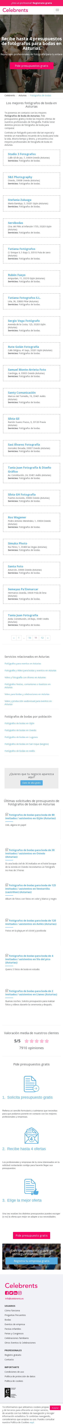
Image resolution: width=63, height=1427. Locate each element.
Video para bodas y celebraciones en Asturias (27, 694)
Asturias (23, 95)
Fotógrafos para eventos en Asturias (23, 663)
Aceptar (55, 1408)
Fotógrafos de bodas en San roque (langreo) (27, 744)
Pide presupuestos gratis (31, 66)
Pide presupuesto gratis (32, 1235)
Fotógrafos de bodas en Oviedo (20, 730)
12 (42, 637)
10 (29, 637)
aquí (32, 1422)
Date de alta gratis (31, 782)
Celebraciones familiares (17, 1338)
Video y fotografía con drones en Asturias (25, 677)
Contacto (9, 1359)
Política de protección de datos (20, 1376)
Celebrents (10, 95)
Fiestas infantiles (13, 1328)
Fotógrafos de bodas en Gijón (19, 723)
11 (36, 637)
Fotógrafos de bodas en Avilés (20, 750)
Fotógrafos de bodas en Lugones (21, 737)
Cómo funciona (12, 1310)
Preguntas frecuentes (15, 1315)
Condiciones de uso (14, 1371)
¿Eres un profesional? (31, 3)
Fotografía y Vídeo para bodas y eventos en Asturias (30, 670)
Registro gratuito (13, 1354)
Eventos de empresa (15, 1324)
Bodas (8, 1319)
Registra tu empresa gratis (31, 1261)
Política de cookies (14, 1380)
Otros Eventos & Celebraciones (20, 1342)
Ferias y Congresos (14, 1333)
